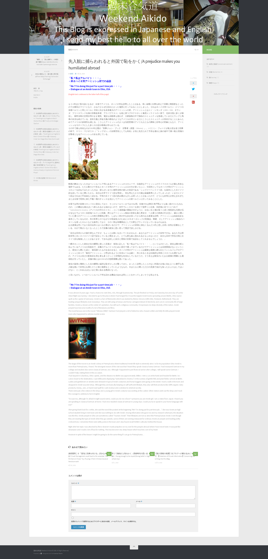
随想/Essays (73, 50)
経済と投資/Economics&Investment (220, 64)
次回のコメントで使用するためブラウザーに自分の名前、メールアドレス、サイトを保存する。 (104, 521)
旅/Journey (212, 77)
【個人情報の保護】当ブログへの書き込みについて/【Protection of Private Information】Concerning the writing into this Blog (175, 456)
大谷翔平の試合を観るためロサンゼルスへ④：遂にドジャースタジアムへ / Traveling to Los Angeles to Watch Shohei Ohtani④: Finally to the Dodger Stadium (47, 118)
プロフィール (38, 91)
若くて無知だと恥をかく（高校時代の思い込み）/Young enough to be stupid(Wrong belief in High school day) (131, 456)
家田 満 (73, 74)
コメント (75, 483)
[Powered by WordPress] (41, 553)
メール (139, 501)
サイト (73, 510)
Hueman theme (57, 553)
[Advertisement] (220, 142)
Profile (36, 97)
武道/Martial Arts (214, 72)
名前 (73, 501)
